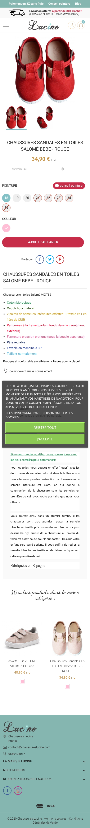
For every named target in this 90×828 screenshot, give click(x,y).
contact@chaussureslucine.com (29, 747)
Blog (78, 3)
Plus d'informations (22, 413)
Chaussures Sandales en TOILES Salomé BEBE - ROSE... (67, 666)
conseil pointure (71, 185)
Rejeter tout (45, 427)
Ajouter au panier (43, 242)
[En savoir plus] (22, 617)
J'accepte (45, 439)
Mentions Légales (55, 818)
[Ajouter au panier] (63, 617)
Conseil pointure (59, 3)
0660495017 (16, 753)
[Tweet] (50, 259)
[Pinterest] (60, 259)
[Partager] (40, 259)
